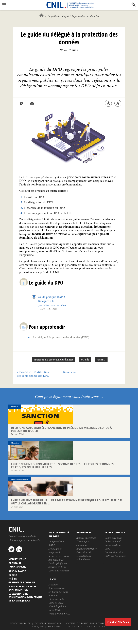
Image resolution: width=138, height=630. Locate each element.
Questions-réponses (58, 570)
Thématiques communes (83, 543)
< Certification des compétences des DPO (33, 374)
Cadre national (112, 541)
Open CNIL (54, 609)
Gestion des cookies (21, 582)
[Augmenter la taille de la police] (117, 103)
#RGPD (101, 359)
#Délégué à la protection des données (53, 359)
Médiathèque (83, 559)
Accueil (41, 15)
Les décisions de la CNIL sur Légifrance (115, 553)
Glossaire (14, 563)
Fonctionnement (56, 588)
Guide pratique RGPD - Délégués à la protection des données (52, 301)
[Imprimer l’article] (21, 103)
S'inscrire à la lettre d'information (22, 588)
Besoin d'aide (119, 622)
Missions (53, 584)
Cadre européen (113, 537)
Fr (9, 578)
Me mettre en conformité (55, 550)
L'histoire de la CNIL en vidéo (56, 600)
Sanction (15, 406)
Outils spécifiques (57, 563)
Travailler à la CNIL (59, 613)
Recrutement (55, 626)
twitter (11, 549)
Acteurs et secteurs (86, 537)
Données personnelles (48, 623)
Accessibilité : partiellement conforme (87, 623)
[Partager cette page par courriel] (32, 103)
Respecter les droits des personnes (58, 557)
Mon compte (74, 626)
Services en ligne (57, 566)
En (15, 578)
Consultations (83, 555)
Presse (12, 575)
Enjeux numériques (86, 548)
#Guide (85, 359)
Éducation (15, 443)
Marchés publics (57, 606)
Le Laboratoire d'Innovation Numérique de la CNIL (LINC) (25, 597)
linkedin (19, 549)
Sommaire (69, 372)
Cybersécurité (83, 552)
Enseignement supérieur (20, 479)
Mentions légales (20, 623)
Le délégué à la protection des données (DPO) (61, 337)
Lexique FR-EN (17, 567)
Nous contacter (96, 626)
